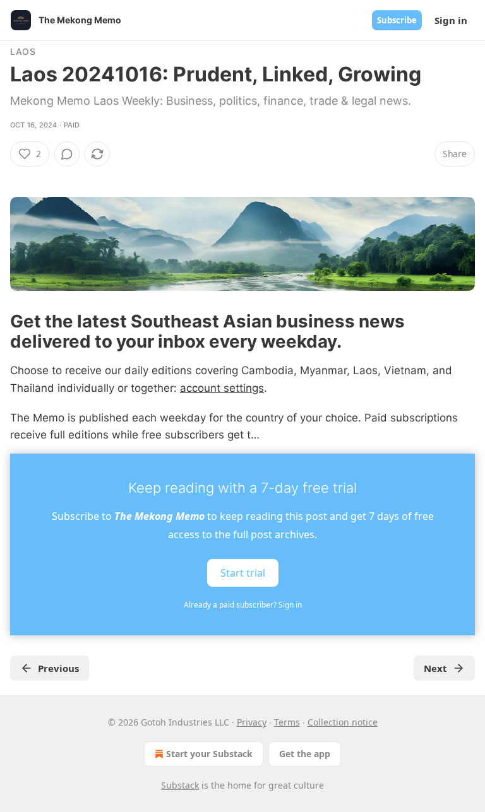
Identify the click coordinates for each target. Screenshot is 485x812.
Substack (180, 785)
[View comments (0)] (67, 154)
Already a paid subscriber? (243, 604)
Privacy (251, 722)
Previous (58, 668)
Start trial (242, 573)
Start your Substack (209, 754)
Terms (287, 722)
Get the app (304, 754)
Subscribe (397, 20)
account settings (222, 388)
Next (435, 668)
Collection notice (343, 722)
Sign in (450, 20)
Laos (22, 51)
